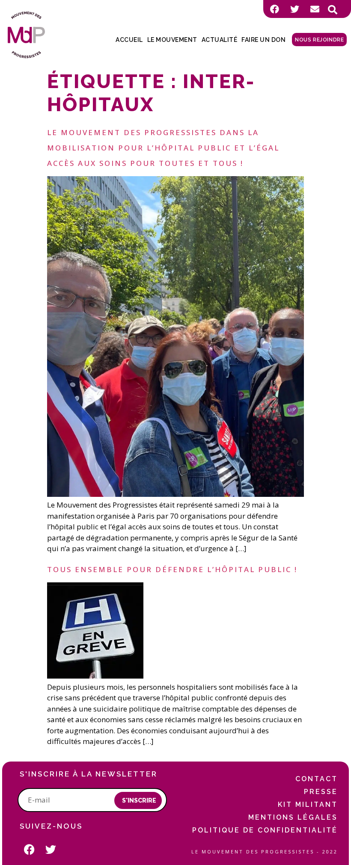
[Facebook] (274, 9)
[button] (332, 10)
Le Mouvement (172, 39)
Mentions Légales (293, 817)
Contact (316, 779)
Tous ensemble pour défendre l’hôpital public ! (172, 569)
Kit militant (308, 804)
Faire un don (263, 39)
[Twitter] (294, 9)
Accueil (129, 39)
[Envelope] (315, 9)
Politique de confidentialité (265, 830)
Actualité (220, 39)
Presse (321, 792)
